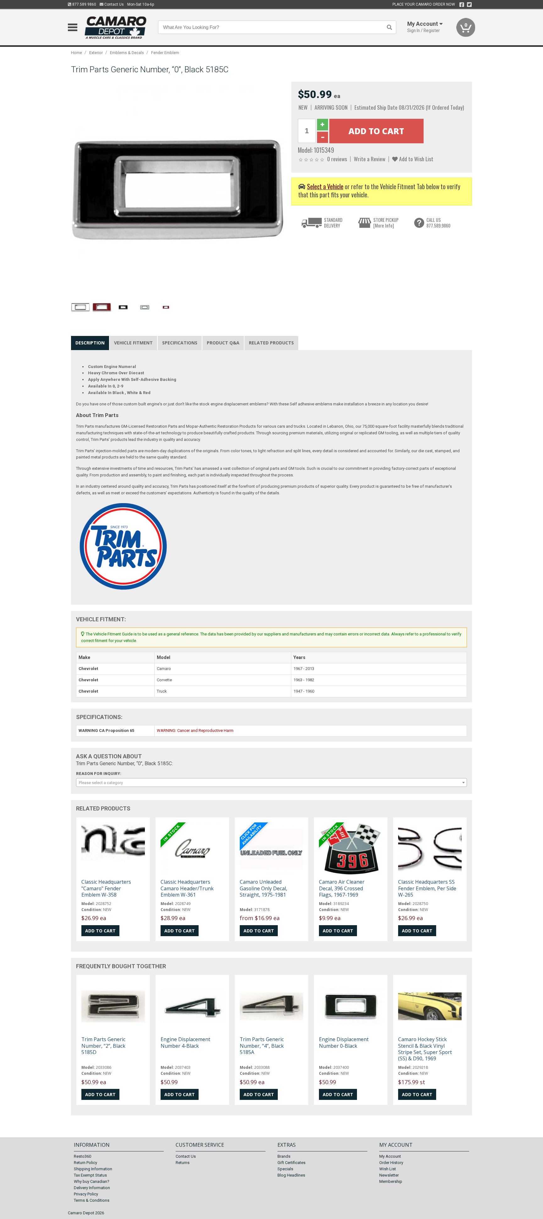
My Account (390, 1156)
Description (90, 343)
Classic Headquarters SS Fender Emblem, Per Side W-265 (427, 888)
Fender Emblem (165, 52)
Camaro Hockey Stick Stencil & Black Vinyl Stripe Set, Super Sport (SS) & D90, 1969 (425, 1049)
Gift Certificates (291, 1162)
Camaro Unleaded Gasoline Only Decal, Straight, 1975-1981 (263, 888)
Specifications (179, 343)
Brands (283, 1156)
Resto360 (82, 1156)
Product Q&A (223, 343)
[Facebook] (461, 5)
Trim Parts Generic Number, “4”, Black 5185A (262, 1045)
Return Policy (85, 1162)
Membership (390, 1181)
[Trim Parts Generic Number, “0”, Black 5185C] (178, 188)
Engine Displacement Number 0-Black (344, 1042)
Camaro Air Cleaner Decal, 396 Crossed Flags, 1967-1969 (342, 888)
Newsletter (389, 1175)
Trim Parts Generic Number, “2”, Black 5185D (103, 1045)
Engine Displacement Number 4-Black (185, 1042)
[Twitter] (469, 5)
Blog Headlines (291, 1175)
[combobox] (271, 782)
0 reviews (337, 159)
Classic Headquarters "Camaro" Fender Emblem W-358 (106, 888)
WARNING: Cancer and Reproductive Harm (195, 730)
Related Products (271, 343)
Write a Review (369, 159)
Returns (182, 1162)
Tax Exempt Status (90, 1175)
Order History (391, 1162)
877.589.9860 (83, 4)
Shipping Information (93, 1169)
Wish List (387, 1169)
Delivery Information (92, 1187)
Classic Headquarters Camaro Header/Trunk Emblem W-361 (187, 888)
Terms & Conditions (91, 1200)
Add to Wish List (415, 159)
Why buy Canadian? (91, 1181)
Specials (285, 1169)
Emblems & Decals (127, 52)
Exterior (96, 52)
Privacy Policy (86, 1194)
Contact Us (113, 4)
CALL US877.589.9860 (438, 223)
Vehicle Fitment (133, 343)
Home (76, 52)
